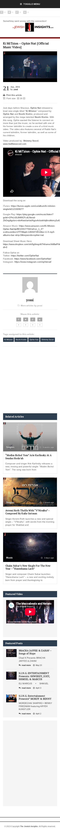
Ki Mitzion (8, 340)
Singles (10, 447)
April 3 (38, 688)
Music (9, 557)
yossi (16, 89)
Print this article (14, 95)
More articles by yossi (31, 305)
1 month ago (48, 503)
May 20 (39, 665)
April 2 (38, 714)
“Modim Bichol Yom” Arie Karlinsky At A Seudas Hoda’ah (28, 456)
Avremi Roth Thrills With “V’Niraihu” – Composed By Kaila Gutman (27, 512)
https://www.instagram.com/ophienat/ (32, 262)
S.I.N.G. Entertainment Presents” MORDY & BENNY (35, 697)
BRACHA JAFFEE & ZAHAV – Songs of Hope (35, 652)
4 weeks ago (48, 447)
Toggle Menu (31, 4)
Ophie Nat (34, 340)
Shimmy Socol (47, 340)
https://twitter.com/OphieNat (25, 255)
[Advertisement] (30, 379)
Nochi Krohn (21, 340)
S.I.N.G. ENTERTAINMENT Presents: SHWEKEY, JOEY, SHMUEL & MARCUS (34, 676)
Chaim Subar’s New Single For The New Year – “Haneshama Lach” (28, 567)
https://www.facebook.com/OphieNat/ (32, 258)
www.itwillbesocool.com (14, 144)
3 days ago (49, 558)
